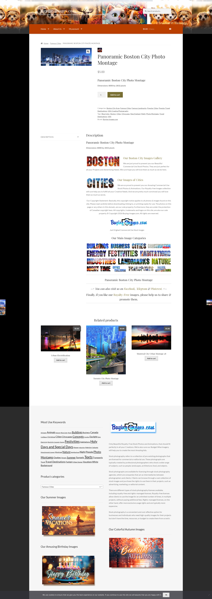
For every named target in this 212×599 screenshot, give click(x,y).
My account (74, 29)
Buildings (77, 432)
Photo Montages (152, 114)
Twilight (69, 462)
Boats (70, 433)
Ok (166, 595)
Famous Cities (55, 43)
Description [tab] (47, 137)
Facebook (129, 289)
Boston (113, 114)
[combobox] (72, 486)
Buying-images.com (58, 10)
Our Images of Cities (130, 180)
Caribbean (44, 437)
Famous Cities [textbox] (71, 487)
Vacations (87, 462)
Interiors (88, 447)
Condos (86, 437)
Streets (63, 458)
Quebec (57, 457)
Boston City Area (113, 108)
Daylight (93, 436)
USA (109, 117)
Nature (66, 451)
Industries (82, 447)
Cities (119, 114)
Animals (51, 432)
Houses (76, 447)
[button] (88, 51)
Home (43, 29)
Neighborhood (75, 452)
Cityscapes (126, 114)
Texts (88, 457)
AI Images (43, 433)
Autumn (58, 433)
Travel (43, 462)
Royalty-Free (121, 295)
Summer (71, 457)
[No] (209, 595)
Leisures (95, 447)
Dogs (99, 437)
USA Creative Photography (118, 111)
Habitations (85, 442)
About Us (57, 29)
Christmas (51, 437)
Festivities (72, 441)
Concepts (78, 436)
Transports (98, 457)
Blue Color (106, 114)
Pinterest (156, 289)
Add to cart (115, 95)
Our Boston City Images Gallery (142, 158)
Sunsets (80, 457)
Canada (94, 432)
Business (86, 432)
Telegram (141, 289)
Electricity (44, 442)
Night (143, 114)
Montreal (58, 452)
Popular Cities (152, 108)
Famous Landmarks (139, 108)
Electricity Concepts (54, 442)
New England (135, 114)
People (89, 451)
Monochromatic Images (48, 452)
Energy (62, 442)
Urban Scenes (78, 462)
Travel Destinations (56, 461)
